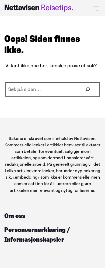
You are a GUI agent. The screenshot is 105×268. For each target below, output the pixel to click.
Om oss (14, 216)
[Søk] (88, 89)
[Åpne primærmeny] (97, 8)
